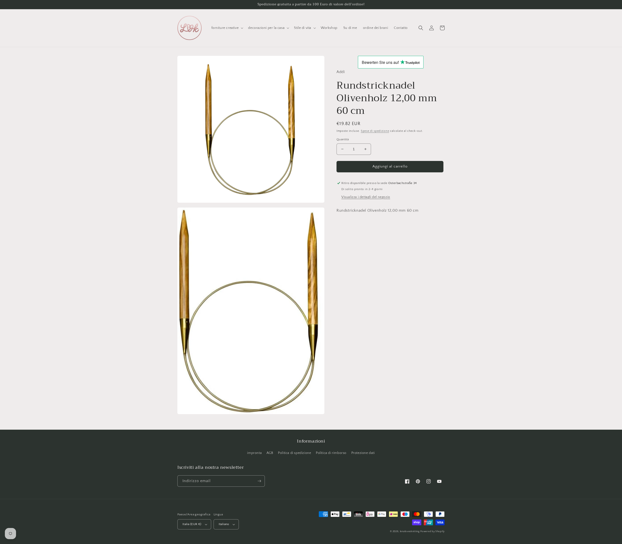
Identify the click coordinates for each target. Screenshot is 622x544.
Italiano (224, 524)
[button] (226, 28)
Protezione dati (363, 453)
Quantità (343, 139)
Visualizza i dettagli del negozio (365, 197)
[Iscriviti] (259, 481)
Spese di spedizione (375, 131)
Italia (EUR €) (191, 524)
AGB (270, 453)
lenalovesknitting (410, 531)
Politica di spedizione (294, 453)
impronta (254, 453)
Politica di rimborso (331, 453)
